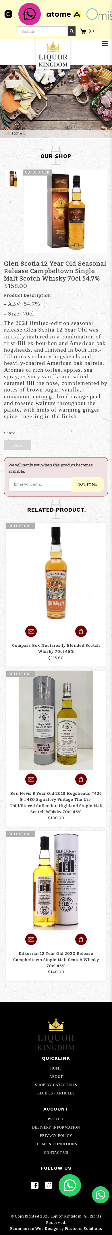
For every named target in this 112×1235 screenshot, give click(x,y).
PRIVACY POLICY (56, 1136)
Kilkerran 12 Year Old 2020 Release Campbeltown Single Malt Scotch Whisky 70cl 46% (56, 959)
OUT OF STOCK (21, 526)
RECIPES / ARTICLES (56, 1093)
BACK (17, 445)
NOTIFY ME (87, 484)
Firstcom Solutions (83, 1228)
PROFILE (56, 1119)
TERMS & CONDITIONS (56, 1144)
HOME (56, 1068)
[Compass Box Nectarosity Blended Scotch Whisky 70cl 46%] (56, 572)
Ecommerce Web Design (34, 1228)
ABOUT (56, 1077)
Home (16, 133)
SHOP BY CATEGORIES (56, 1085)
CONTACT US (56, 1153)
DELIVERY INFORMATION (56, 1127)
